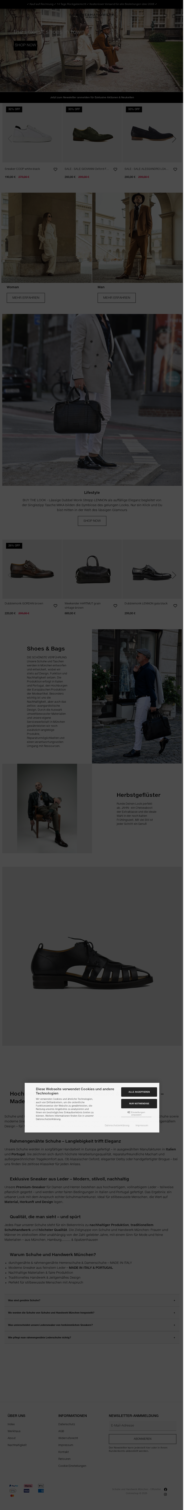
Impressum (142, 1125)
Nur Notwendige (139, 1104)
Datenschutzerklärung (117, 1125)
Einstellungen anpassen (137, 1113)
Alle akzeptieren (139, 1092)
